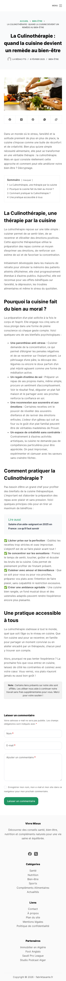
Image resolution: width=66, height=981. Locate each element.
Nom (9, 733)
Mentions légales (33, 921)
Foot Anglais (33, 951)
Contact (33, 908)
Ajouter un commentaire (21, 757)
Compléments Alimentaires (33, 887)
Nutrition (33, 875)
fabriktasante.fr (44, 977)
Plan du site (33, 917)
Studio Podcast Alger (33, 960)
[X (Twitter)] (21, 119)
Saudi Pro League (33, 955)
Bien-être (54, 59)
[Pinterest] (33, 119)
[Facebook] (10, 119)
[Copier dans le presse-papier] (56, 119)
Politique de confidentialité (33, 926)
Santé (32, 870)
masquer (27, 180)
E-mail (10, 745)
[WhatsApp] (44, 119)
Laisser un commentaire (21, 801)
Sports (33, 883)
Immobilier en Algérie (33, 947)
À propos (33, 913)
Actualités (33, 892)
